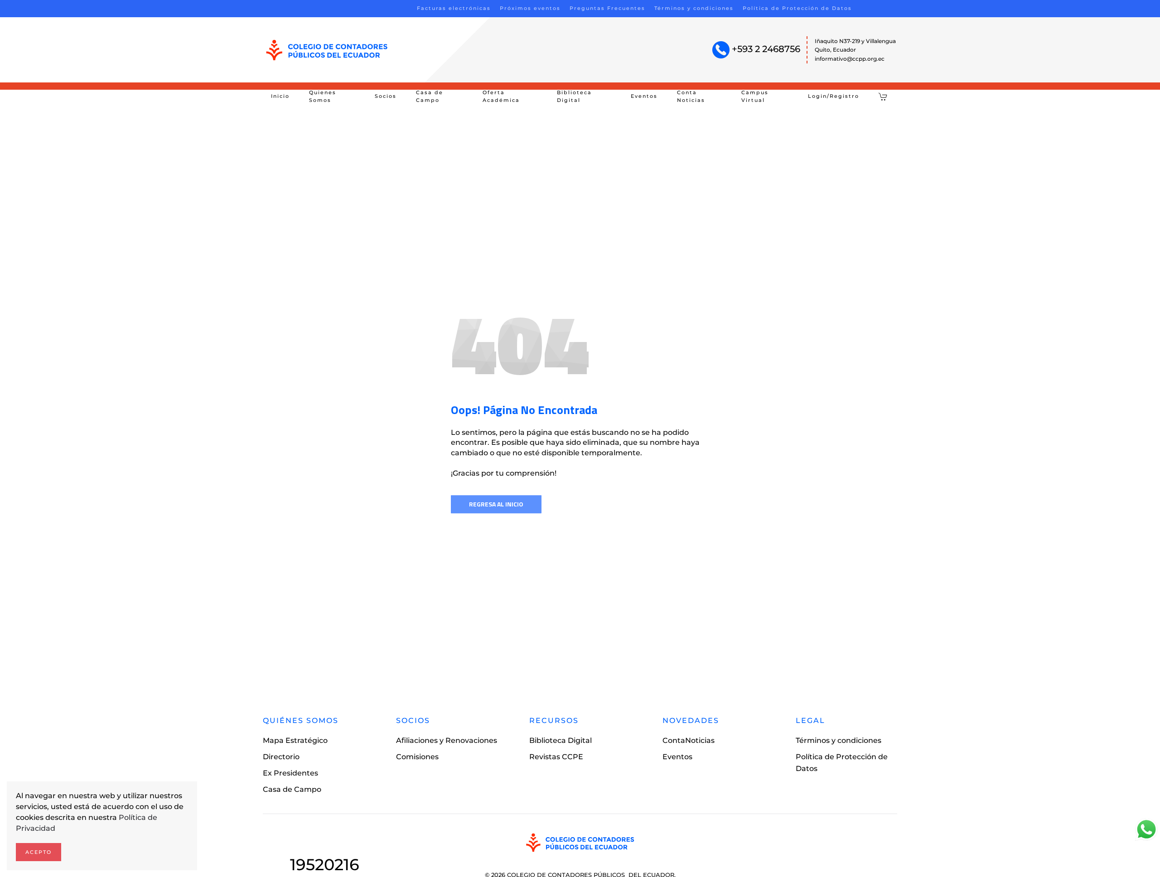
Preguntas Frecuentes (607, 8)
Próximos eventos (530, 8)
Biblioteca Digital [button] (574, 96)
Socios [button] (385, 96)
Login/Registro (833, 96)
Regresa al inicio (496, 504)
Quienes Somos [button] (322, 96)
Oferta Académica (501, 96)
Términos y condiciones (694, 8)
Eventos (644, 96)
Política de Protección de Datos (797, 8)
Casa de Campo (429, 96)
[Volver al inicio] (327, 50)
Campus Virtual (754, 96)
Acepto (38, 852)
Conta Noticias (691, 96)
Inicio (280, 96)
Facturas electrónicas (454, 8)
